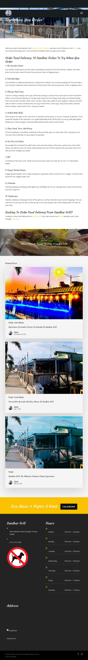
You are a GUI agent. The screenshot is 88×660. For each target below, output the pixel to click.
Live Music (19, 322)
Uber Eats (15, 219)
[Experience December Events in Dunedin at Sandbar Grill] (44, 302)
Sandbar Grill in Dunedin (40, 48)
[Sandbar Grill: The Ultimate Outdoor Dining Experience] (44, 452)
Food (32, 24)
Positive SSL (11, 638)
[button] (81, 13)
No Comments (16, 30)
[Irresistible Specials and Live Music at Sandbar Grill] (44, 377)
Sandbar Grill (36, 216)
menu (75, 48)
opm (9, 24)
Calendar (69, 506)
